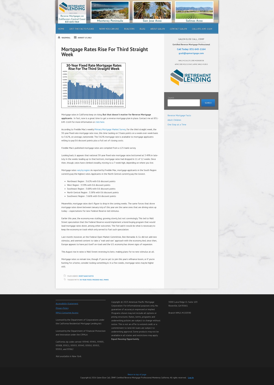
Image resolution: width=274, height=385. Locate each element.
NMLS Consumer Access (67, 312)
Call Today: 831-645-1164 (191, 49)
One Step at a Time (177, 124)
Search (171, 97)
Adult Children (174, 119)
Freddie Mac (97, 280)
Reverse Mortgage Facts (179, 115)
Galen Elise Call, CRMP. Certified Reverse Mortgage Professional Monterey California (137, 12)
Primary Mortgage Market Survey (110, 129)
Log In (191, 377)
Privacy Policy (62, 308)
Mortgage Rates (86, 276)
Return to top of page (137, 374)
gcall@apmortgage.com (191, 53)
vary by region (83, 170)
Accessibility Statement (67, 303)
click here (99, 121)
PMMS (106, 280)
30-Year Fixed (86, 280)
